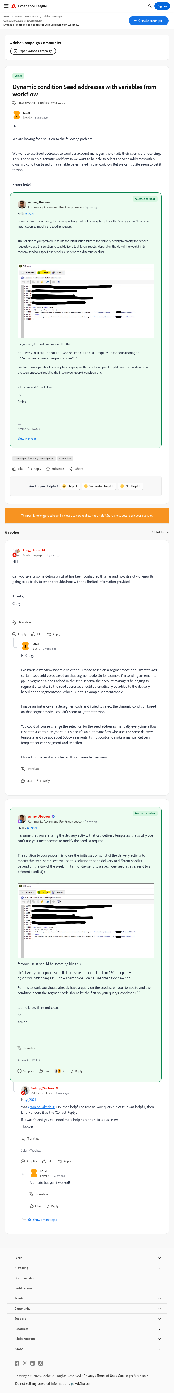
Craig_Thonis (31, 550)
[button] (149, 20)
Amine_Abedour (39, 202)
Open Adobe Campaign (36, 51)
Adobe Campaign (52, 16)
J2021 (26, 112)
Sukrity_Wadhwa (42, 1088)
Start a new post (116, 515)
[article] (86, 593)
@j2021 (29, 214)
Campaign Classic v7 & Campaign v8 (23, 20)
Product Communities (26, 16)
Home (6, 16)
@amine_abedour (41, 1107)
